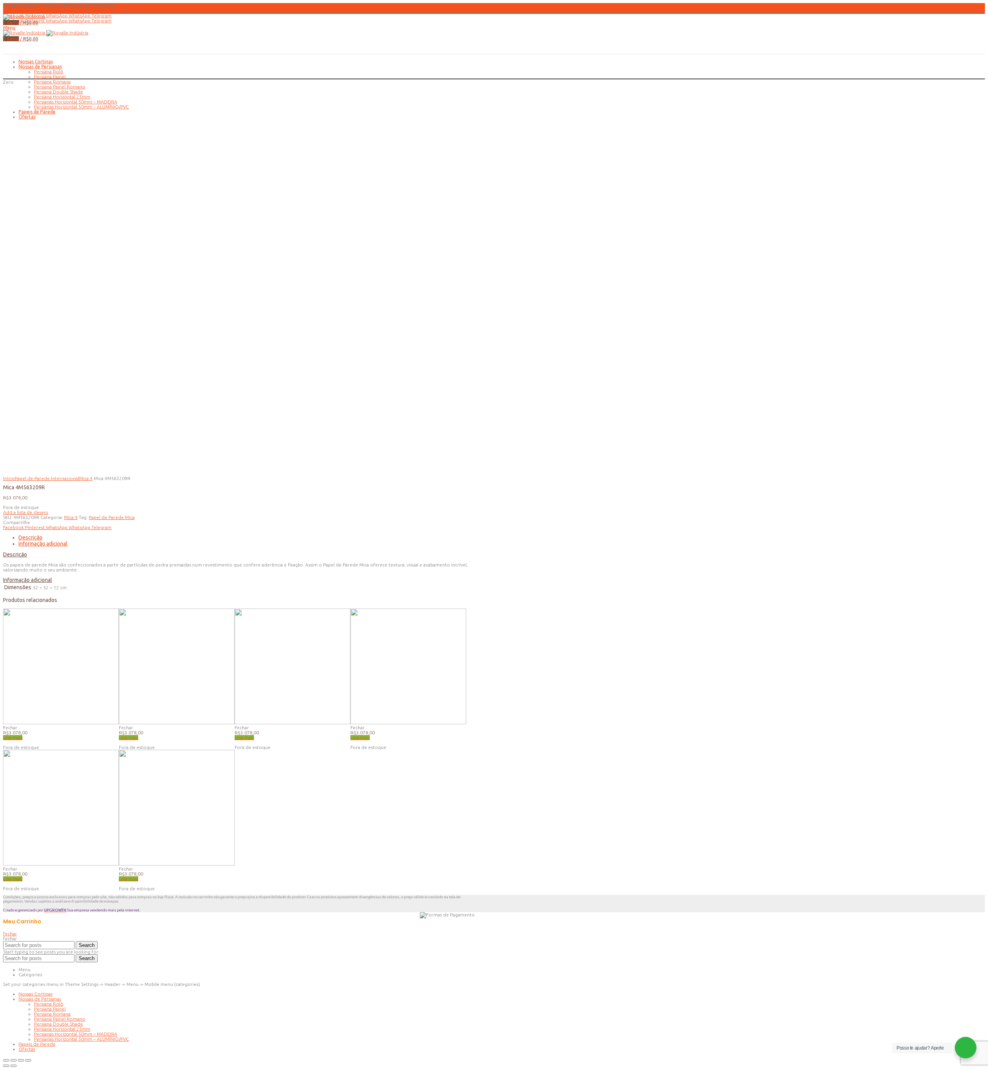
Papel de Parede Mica (112, 517)
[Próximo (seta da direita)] (13, 1066)
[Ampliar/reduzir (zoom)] (28, 1060)
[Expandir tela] (21, 1060)
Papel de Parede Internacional (47, 478)
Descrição (30, 537)
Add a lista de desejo (25, 512)
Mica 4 (86, 478)
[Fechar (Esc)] (6, 1060)
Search (87, 945)
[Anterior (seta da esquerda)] (6, 1066)
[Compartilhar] (13, 1060)
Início (9, 478)
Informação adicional (43, 544)
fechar (10, 933)
